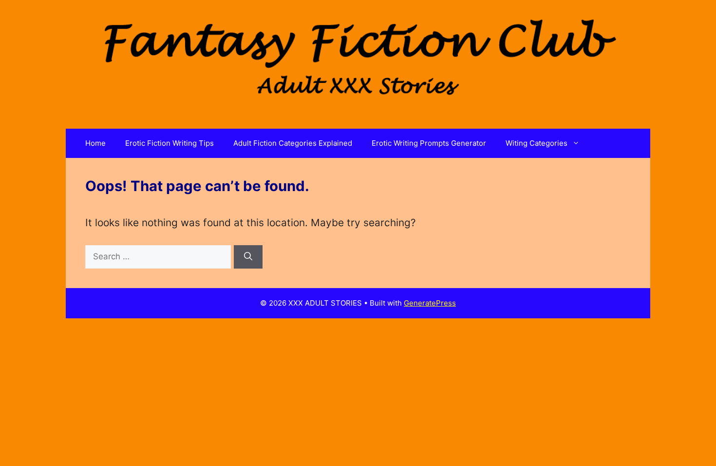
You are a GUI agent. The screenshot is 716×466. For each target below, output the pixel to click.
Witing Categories (536, 143)
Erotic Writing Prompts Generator (429, 143)
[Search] (248, 257)
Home (95, 143)
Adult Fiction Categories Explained (292, 143)
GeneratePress (430, 303)
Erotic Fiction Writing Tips (169, 143)
